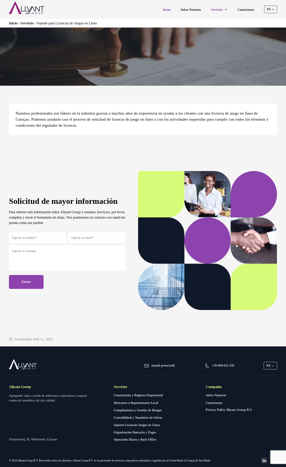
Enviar (26, 282)
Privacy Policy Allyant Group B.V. (229, 410)
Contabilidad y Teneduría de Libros (138, 417)
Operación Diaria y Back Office (135, 439)
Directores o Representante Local (136, 403)
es (269, 9)
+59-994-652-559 (223, 365)
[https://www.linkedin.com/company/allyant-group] (264, 460)
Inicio (166, 9)
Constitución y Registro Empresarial (138, 395)
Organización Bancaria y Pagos (135, 432)
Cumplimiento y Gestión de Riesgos (138, 410)
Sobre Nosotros (191, 9)
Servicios (217, 9)
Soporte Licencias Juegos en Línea (137, 425)
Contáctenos (246, 9)
